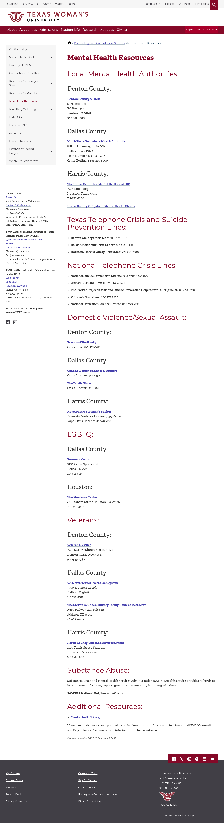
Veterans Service (79, 545)
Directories (202, 3)
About (12, 30)
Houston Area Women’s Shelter (89, 412)
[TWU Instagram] (189, 759)
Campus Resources (21, 141)
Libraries (170, 3)
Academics (28, 30)
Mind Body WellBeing (22, 109)
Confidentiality (18, 49)
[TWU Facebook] (174, 759)
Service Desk (14, 794)
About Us (15, 133)
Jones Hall (11, 197)
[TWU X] (182, 759)
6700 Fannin (12, 278)
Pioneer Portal (14, 780)
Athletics (107, 30)
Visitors (59, 3)
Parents (72, 3)
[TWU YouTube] (212, 758)
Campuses (151, 3)
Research (90, 30)
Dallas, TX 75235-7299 (18, 247)
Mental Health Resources (24, 101)
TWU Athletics (168, 804)
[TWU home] (70, 43)
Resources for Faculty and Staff (25, 83)
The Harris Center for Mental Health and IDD (98, 184)
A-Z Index (185, 3)
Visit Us (200, 29)
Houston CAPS (18, 125)
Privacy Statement (17, 801)
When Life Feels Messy (23, 161)
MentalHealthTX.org (85, 717)
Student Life (70, 30)
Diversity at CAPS (20, 65)
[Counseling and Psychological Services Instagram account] (15, 322)
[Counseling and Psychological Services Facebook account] (8, 322)
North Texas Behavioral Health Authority (96, 141)
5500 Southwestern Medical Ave (24, 239)
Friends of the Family (82, 342)
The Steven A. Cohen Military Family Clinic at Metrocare (106, 605)
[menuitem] (31, 49)
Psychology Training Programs (21, 151)
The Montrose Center (82, 497)
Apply (189, 29)
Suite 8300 (11, 243)
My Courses (13, 773)
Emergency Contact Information (98, 794)
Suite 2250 (11, 282)
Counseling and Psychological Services (99, 43)
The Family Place (79, 383)
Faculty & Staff (31, 3)
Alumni (47, 3)
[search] (214, 4)
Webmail (11, 787)
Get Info (212, 29)
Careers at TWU (87, 773)
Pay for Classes (87, 780)
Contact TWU (86, 787)
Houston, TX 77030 (16, 285)
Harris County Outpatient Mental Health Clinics (101, 206)
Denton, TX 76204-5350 (18, 205)
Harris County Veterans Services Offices (95, 643)
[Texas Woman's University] (48, 17)
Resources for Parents (23, 93)
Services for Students (22, 57)
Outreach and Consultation (25, 73)
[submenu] (52, 57)
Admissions (49, 30)
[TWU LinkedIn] (205, 759)
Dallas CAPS (16, 117)
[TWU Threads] (197, 759)
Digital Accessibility (90, 801)
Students (12, 3)
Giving (122, 30)
